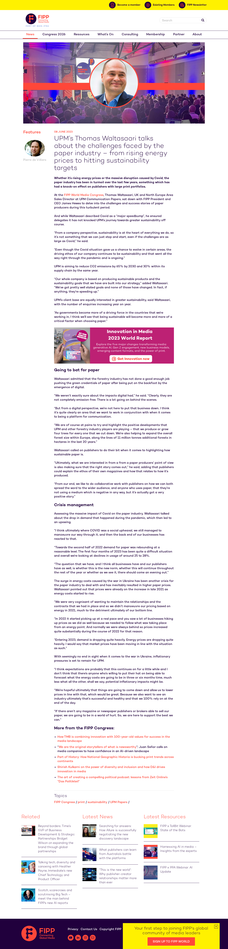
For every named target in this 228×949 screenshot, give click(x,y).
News (30, 34)
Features (32, 132)
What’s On (105, 34)
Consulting (130, 34)
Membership (155, 34)
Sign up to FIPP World (171, 941)
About (197, 34)
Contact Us (89, 929)
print (81, 802)
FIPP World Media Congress (83, 195)
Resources (81, 34)
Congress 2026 (54, 34)
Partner (178, 34)
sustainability (97, 802)
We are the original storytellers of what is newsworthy (97, 747)
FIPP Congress (64, 802)
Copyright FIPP (110, 929)
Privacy (73, 929)
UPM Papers (118, 802)
